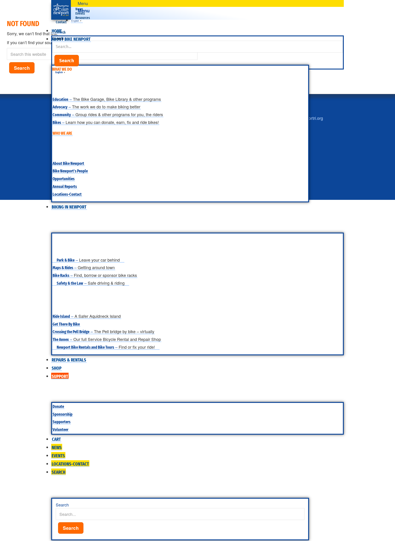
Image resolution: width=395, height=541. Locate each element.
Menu (84, 10)
